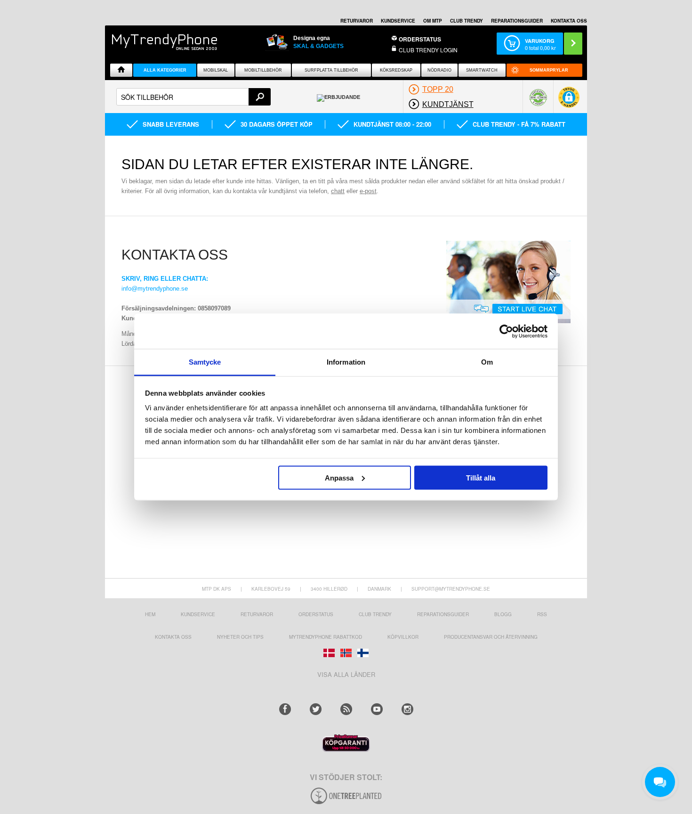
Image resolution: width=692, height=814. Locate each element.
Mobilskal (215, 70)
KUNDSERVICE (398, 20)
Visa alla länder (346, 674)
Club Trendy (466, 20)
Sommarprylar (549, 70)
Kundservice (198, 614)
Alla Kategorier (165, 70)
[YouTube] (377, 709)
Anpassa (339, 477)
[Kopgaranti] (346, 749)
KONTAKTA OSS (569, 20)
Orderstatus (315, 614)
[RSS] (346, 709)
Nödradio (439, 70)
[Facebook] (285, 709)
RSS (542, 614)
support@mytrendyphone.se (450, 589)
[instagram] (407, 709)
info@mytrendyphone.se (154, 288)
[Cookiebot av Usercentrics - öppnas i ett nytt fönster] (506, 331)
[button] (568, 100)
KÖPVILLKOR (402, 637)
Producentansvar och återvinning (491, 637)
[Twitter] (316, 709)
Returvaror (257, 614)
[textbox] (193, 97)
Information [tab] (346, 362)
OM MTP (432, 20)
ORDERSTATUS (420, 39)
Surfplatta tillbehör (331, 70)
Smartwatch (482, 70)
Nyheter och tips (240, 637)
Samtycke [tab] (205, 362)
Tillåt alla (480, 477)
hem (150, 614)
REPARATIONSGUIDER (517, 20)
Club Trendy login (428, 50)
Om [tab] (487, 362)
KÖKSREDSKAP (396, 70)
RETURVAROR (356, 20)
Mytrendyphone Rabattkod (325, 637)
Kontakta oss (173, 637)
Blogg (503, 614)
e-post (368, 191)
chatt (338, 191)
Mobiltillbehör (263, 70)
